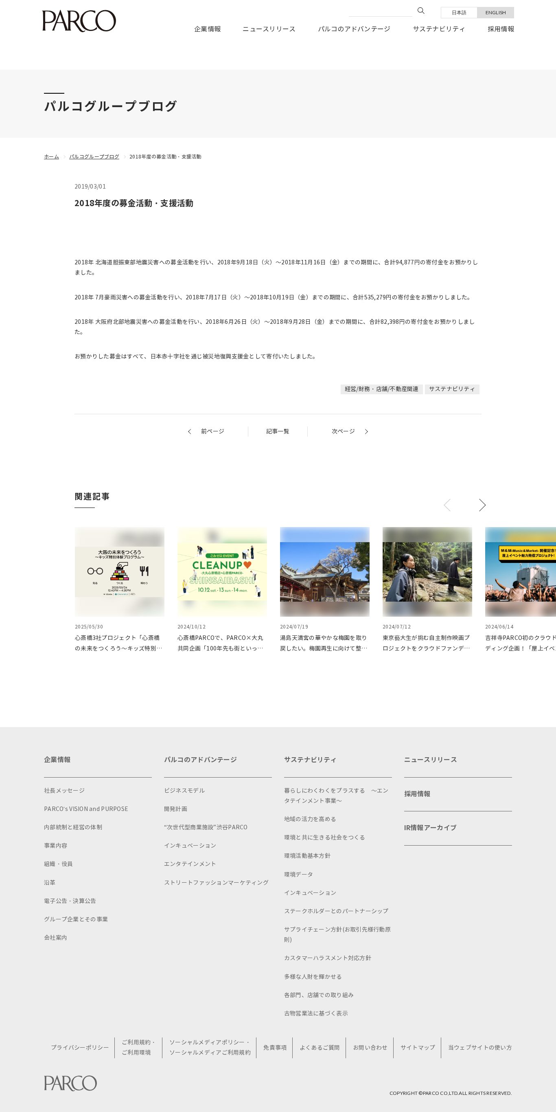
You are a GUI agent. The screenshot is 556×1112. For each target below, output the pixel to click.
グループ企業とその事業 (76, 919)
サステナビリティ (439, 29)
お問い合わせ (370, 1047)
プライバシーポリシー (80, 1047)
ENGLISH (496, 12)
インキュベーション (190, 845)
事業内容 (55, 845)
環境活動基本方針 (307, 856)
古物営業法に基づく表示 (316, 1013)
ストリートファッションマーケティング (216, 882)
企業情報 (207, 29)
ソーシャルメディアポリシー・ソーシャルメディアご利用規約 (210, 1047)
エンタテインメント (190, 864)
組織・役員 (58, 864)
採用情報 (501, 29)
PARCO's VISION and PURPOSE (86, 809)
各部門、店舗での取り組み (319, 995)
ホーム (51, 157)
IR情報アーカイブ (430, 828)
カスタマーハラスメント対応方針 (327, 958)
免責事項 (275, 1047)
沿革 (50, 882)
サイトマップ (418, 1047)
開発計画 (175, 809)
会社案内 (55, 937)
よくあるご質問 (320, 1047)
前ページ (212, 431)
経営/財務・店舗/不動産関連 (382, 389)
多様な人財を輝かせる (313, 977)
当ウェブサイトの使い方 (480, 1047)
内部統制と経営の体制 (73, 827)
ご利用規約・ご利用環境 (139, 1047)
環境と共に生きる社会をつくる (325, 837)
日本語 (459, 12)
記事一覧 (277, 431)
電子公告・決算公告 (70, 901)
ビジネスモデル (184, 790)
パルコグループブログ (94, 157)
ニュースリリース (269, 29)
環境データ (298, 874)
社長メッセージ (64, 790)
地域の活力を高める (310, 819)
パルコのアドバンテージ (354, 29)
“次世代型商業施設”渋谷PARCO (206, 827)
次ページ (343, 431)
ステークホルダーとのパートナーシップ (336, 911)
